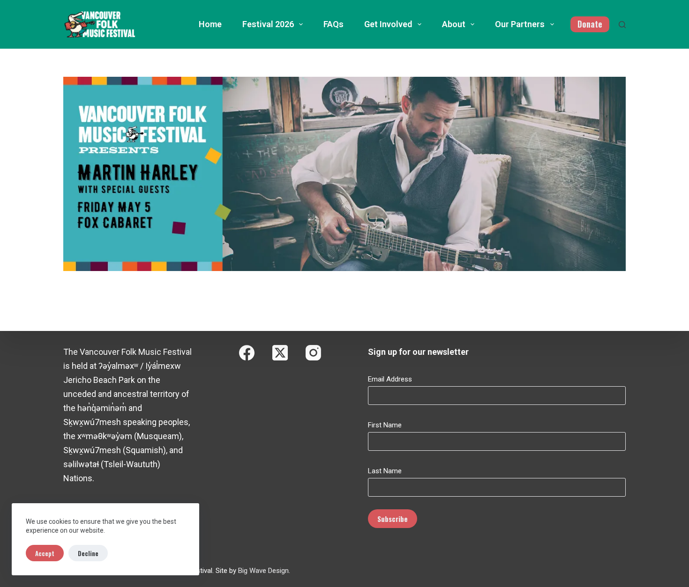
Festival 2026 (268, 24)
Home (210, 24)
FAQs (333, 24)
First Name (385, 425)
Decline (88, 553)
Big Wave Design (263, 570)
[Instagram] (313, 352)
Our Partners (520, 24)
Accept (44, 553)
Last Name (385, 471)
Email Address (390, 379)
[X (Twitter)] (280, 352)
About (453, 24)
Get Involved (388, 24)
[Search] (622, 24)
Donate (589, 24)
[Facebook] (247, 352)
